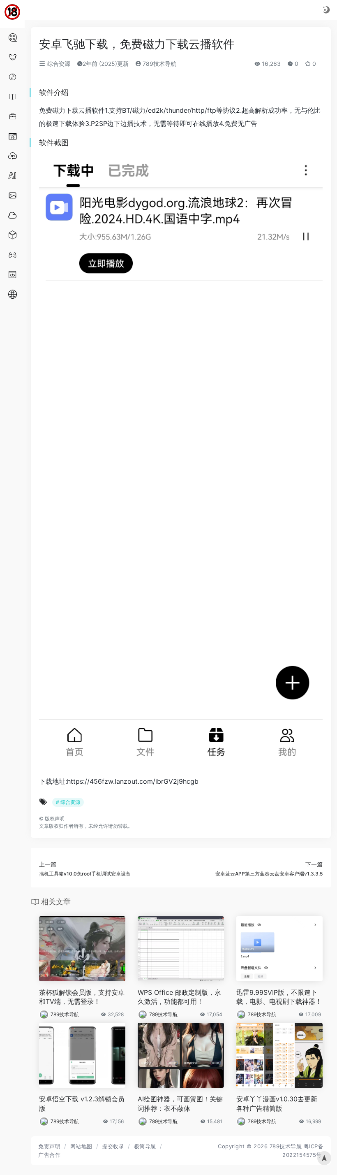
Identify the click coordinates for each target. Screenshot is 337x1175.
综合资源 (58, 63)
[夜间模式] (326, 9)
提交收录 (113, 1146)
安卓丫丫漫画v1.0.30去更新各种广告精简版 (276, 1103)
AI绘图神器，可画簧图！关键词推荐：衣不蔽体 (180, 1103)
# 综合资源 (68, 802)
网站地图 (81, 1146)
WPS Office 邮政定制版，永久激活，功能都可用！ (179, 997)
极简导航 (145, 1146)
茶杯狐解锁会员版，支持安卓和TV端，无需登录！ (82, 997)
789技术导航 (158, 63)
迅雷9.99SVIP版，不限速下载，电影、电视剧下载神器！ (279, 997)
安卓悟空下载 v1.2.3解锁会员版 (82, 1103)
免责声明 (49, 1146)
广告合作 (49, 1155)
